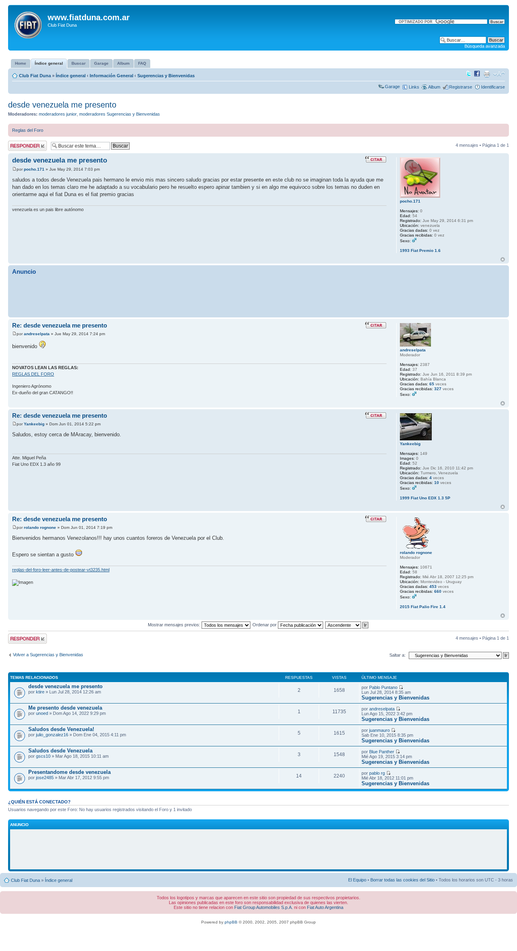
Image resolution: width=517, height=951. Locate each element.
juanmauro (379, 730)
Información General (111, 75)
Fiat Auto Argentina (325, 907)
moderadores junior (58, 114)
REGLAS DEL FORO (33, 374)
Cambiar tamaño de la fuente (499, 74)
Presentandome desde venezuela (69, 772)
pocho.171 (34, 169)
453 (433, 586)
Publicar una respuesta (20, 145)
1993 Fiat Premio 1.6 (420, 250)
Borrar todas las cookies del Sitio (402, 879)
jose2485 (45, 777)
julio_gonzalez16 (52, 734)
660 (437, 591)
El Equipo (357, 879)
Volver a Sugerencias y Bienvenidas (48, 654)
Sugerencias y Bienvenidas (166, 75)
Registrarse (460, 87)
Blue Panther (381, 751)
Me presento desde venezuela (65, 708)
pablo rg (377, 773)
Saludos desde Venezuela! (61, 729)
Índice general (71, 75)
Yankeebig (34, 424)
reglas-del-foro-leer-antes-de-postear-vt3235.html (60, 569)
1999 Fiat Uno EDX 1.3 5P (425, 498)
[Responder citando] (376, 159)
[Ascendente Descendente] (347, 624)
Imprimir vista (486, 74)
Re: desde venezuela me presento (59, 325)
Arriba (502, 259)
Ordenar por (265, 624)
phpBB (231, 922)
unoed (42, 713)
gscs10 (43, 756)
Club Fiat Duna (35, 75)
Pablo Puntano (383, 687)
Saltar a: (397, 655)
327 (437, 389)
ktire (40, 691)
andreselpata (37, 334)
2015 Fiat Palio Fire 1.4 (423, 606)
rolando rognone (40, 527)
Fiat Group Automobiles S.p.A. (263, 907)
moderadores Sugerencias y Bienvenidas (119, 114)
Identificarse (493, 87)
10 (436, 482)
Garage (392, 86)
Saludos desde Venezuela (60, 751)
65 (431, 384)
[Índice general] (29, 23)
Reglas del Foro (27, 130)
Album (434, 87)
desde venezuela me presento (62, 104)
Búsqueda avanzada (484, 46)
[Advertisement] (258, 295)
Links (414, 87)
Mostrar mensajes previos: (175, 624)
